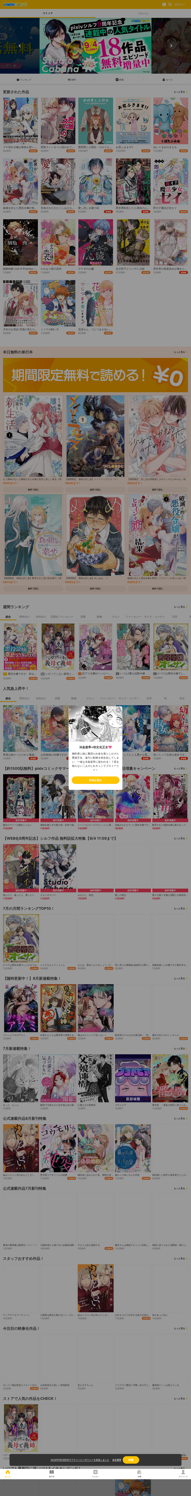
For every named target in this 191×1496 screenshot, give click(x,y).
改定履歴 (116, 1459)
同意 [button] (131, 1459)
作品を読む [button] (95, 780)
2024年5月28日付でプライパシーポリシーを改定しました (80, 1459)
